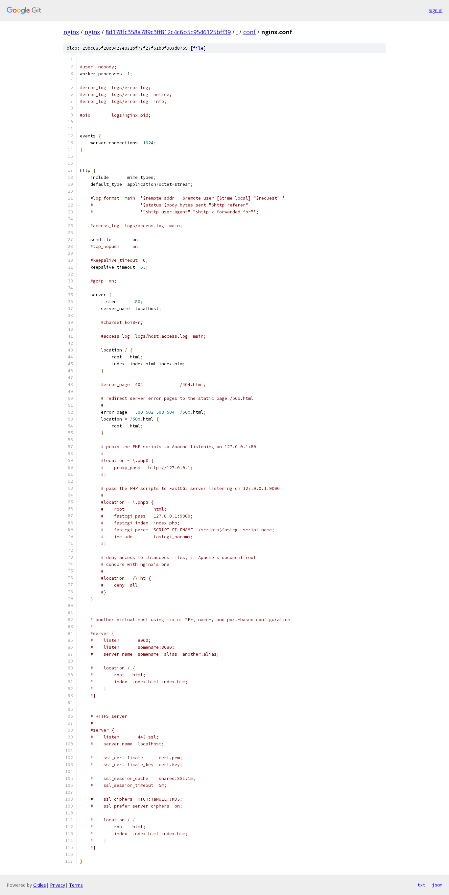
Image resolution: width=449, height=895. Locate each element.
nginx (71, 32)
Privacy (57, 885)
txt (421, 885)
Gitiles (39, 885)
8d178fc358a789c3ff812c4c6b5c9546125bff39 (168, 32)
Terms (76, 885)
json (437, 885)
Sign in (435, 10)
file (198, 48)
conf (249, 32)
